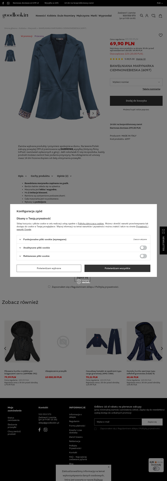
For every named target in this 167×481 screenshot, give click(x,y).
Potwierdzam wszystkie (117, 268)
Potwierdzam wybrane (49, 268)
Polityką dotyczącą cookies (91, 223)
